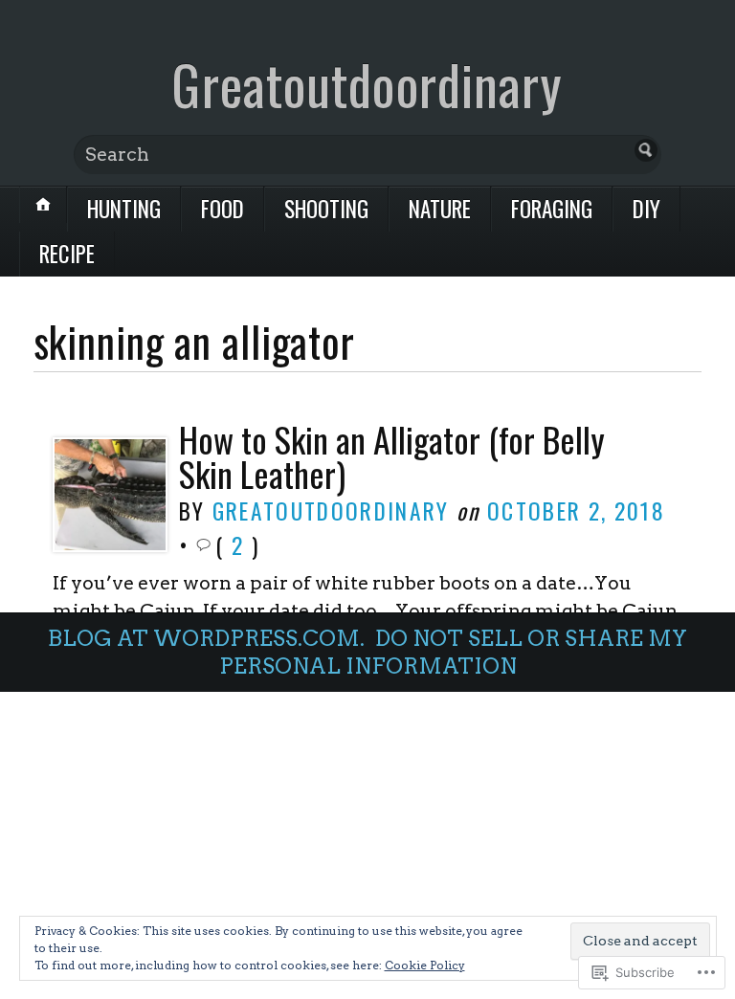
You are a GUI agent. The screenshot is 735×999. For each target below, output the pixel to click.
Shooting (326, 208)
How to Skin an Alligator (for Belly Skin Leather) (392, 456)
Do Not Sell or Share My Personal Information (453, 652)
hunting (124, 208)
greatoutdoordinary (331, 510)
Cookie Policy (425, 965)
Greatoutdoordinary (367, 83)
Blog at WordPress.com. (206, 638)
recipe (67, 253)
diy (646, 208)
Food (222, 208)
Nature (440, 208)
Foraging (551, 208)
